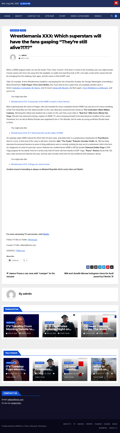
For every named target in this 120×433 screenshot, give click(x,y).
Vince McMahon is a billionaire (95, 88)
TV (74, 424)
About (18, 16)
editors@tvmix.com (15, 400)
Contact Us (33, 16)
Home (7, 16)
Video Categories (80, 16)
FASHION (98, 424)
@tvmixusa (32, 240)
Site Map (49, 16)
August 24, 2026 (15, 373)
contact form (16, 403)
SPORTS (23, 30)
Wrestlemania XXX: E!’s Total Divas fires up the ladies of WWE (37, 133)
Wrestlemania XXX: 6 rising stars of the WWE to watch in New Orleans (40, 102)
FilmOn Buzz (15, 30)
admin (24, 55)
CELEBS (107, 424)
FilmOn (46, 234)
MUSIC (114, 424)
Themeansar (42, 426)
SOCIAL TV (113, 428)
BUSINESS (103, 428)
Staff (62, 16)
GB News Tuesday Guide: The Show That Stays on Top (98, 329)
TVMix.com (20, 251)
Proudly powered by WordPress (13, 426)
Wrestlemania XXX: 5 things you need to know (30, 164)
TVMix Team (26, 333)
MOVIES (81, 424)
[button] (112, 16)
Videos (97, 16)
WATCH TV (67, 424)
